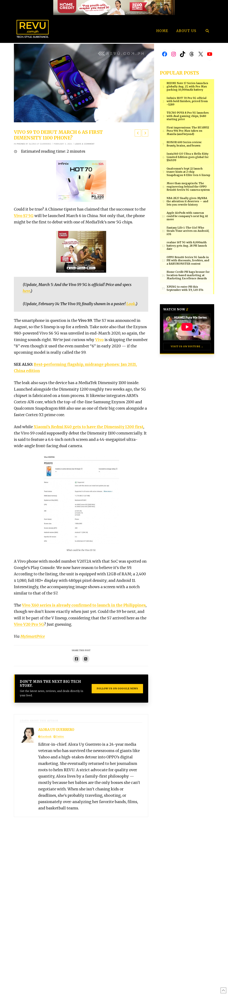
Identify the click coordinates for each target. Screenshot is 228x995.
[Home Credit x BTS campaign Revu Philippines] (114, 7)
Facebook (45, 736)
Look (130, 304)
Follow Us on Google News (117, 688)
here (26, 291)
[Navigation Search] (207, 21)
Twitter (59, 736)
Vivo (99, 339)
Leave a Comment (85, 144)
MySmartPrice (32, 636)
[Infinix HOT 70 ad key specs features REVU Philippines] (81, 181)
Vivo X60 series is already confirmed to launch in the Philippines (84, 605)
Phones (21, 144)
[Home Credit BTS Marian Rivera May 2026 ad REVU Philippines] (81, 251)
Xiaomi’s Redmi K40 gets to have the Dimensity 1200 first (88, 426)
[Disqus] (81, 858)
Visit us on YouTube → (187, 346)
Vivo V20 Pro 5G (29, 624)
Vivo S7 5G (24, 215)
